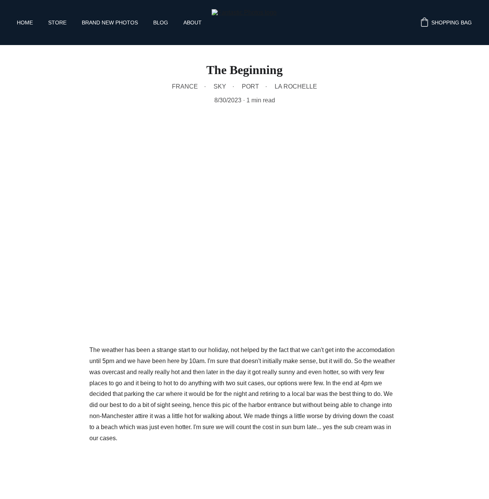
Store (57, 22)
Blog (160, 22)
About (192, 22)
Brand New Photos (110, 22)
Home (25, 22)
